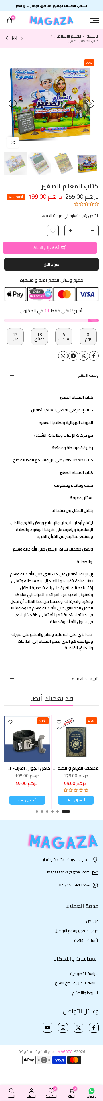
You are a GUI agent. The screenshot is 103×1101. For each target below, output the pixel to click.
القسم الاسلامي (67, 36)
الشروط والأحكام (85, 993)
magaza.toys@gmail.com (68, 872)
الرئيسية (93, 36)
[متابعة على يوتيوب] (47, 1028)
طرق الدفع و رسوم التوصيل (76, 931)
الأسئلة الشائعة (86, 941)
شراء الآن (51, 264)
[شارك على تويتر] (83, 356)
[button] (86, 204)
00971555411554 (74, 885)
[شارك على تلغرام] (73, 356)
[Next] (13, 104)
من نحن (92, 921)
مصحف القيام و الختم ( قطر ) (71, 768)
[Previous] (90, 104)
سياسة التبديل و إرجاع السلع (77, 983)
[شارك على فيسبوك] (94, 356)
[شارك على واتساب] (63, 356)
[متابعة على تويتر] (78, 1028)
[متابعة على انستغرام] (63, 1028)
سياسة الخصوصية (84, 974)
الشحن (93, 215)
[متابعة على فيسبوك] (94, 1028)
